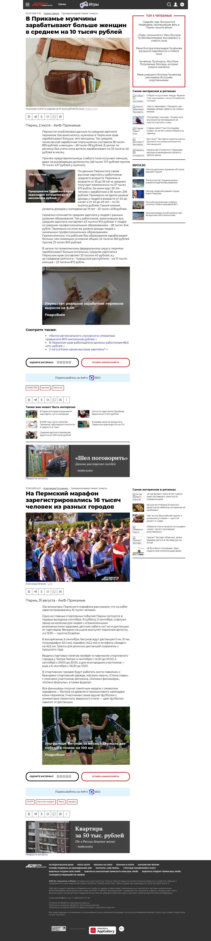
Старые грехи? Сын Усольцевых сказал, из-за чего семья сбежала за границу (165, 131)
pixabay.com (91, 109)
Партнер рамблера (77, 929)
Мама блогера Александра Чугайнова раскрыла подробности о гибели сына (159, 51)
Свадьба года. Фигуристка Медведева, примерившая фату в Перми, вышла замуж (159, 25)
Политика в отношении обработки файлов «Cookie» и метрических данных (81, 907)
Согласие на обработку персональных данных (69, 903)
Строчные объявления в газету (139, 868)
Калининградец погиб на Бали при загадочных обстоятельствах (164, 214)
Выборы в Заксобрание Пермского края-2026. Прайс (111, 872)
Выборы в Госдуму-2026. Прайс (65, 872)
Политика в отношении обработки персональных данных (74, 905)
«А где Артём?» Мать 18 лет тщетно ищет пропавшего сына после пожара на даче (164, 496)
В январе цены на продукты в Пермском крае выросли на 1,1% (108, 423)
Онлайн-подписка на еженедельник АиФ (70, 868)
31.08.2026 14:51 (33, 488)
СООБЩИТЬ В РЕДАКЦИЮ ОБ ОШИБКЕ (67, 875)
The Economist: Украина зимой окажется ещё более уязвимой (161, 181)
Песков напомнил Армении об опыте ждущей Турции (165, 170)
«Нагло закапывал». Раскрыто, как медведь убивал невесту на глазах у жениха (165, 109)
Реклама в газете (125, 865)
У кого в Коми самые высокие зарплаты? (77, 349)
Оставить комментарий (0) (105, 362)
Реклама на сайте (103, 865)
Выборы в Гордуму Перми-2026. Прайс (161, 872)
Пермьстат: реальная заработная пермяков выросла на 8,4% (84, 306)
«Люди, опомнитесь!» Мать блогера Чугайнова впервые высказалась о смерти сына (159, 38)
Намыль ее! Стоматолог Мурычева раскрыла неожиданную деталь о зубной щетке (164, 152)
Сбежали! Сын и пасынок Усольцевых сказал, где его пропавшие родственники (166, 529)
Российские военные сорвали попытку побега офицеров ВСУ (162, 203)
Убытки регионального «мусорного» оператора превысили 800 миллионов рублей (80, 337)
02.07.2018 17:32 (33, 13)
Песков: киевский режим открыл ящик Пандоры (163, 192)
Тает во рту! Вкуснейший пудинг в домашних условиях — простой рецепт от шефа (164, 518)
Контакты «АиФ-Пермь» (108, 868)
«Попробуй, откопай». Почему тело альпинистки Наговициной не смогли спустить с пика (165, 120)
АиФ (50, 584)
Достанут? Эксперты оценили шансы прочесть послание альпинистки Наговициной (166, 141)
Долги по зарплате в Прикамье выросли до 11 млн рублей (108, 412)
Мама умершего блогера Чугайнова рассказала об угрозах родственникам (159, 77)
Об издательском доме (61, 865)
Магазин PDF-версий (148, 865)
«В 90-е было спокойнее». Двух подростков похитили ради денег (164, 549)
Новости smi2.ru (37, 478)
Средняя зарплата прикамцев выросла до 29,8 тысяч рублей (55, 433)
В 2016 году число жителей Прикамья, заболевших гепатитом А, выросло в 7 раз (57, 424)
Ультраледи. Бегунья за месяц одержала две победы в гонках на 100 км (85, 746)
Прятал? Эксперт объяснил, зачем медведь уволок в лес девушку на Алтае (164, 540)
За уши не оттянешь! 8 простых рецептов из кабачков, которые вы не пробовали (166, 507)
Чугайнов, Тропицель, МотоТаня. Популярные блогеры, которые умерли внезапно (159, 64)
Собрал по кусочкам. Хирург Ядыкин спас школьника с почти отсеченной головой (166, 98)
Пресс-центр (83, 865)
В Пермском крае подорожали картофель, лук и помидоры (56, 412)
